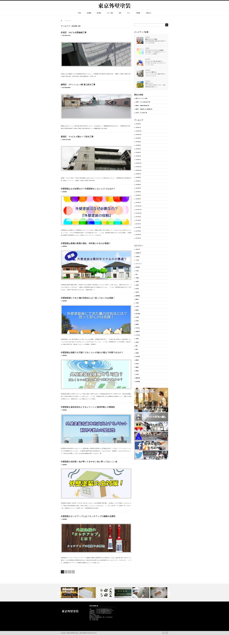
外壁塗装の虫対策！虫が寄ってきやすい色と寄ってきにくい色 (89, 461)
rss (163, 633)
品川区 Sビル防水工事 (141, 112)
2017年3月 (138, 238)
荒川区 (137, 363)
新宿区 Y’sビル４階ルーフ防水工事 (77, 136)
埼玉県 (137, 292)
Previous (58, 593)
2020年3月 (138, 123)
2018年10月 (138, 170)
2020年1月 (138, 127)
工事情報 (138, 13)
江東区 (137, 338)
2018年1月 (138, 202)
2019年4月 (138, 149)
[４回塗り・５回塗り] (87, 592)
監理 (137, 349)
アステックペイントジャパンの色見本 (154, 50)
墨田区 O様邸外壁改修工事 (142, 105)
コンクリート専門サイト (151, 72)
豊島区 (137, 370)
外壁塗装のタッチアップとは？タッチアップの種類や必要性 (88, 516)
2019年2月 (138, 156)
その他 (137, 260)
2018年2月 (138, 199)
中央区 (137, 270)
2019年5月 (138, 145)
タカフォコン (139, 263)
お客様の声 (138, 253)
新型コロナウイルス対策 (151, 39)
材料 (120, 13)
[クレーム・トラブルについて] (69, 592)
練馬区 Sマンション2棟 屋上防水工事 (78, 84)
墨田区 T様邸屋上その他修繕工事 (144, 109)
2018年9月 (138, 174)
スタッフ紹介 (110, 13)
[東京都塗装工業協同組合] (105, 592)
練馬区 (68, 87)
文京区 (137, 306)
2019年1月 (138, 159)
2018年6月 (138, 184)
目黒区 (137, 353)
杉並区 (68, 35)
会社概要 (89, 13)
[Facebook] (166, 633)
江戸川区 (138, 335)
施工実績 (64, 35)
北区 (137, 274)
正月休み (138, 328)
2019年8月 (138, 141)
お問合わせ (148, 13)
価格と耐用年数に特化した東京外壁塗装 (77, 633)
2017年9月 (138, 216)
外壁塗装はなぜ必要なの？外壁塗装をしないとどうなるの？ (88, 189)
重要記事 (138, 378)
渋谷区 (137, 342)
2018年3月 (138, 195)
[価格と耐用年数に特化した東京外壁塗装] (114, 9)
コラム (128, 13)
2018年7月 (138, 181)
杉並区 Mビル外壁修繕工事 (74, 32)
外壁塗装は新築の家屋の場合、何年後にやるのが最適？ (86, 243)
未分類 (137, 317)
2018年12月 (138, 163)
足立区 (137, 374)
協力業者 (99, 13)
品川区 (137, 288)
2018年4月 (138, 191)
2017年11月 (138, 209)
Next (169, 593)
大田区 (137, 303)
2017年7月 (138, 224)
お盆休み (138, 256)
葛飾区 (137, 367)
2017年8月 (138, 220)
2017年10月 (138, 213)
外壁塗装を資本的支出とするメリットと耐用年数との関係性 (88, 407)
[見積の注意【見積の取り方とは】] (141, 592)
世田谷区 (138, 267)
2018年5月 (138, 188)
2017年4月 (138, 234)
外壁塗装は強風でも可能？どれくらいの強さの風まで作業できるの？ (92, 352)
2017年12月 (138, 206)
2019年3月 (138, 152)
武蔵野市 (138, 331)
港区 (137, 345)
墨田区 (137, 299)
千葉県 (137, 278)
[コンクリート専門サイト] (123, 592)
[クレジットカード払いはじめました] (159, 592)
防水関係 (138, 381)
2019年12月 (138, 131)
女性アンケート (149, 83)
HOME (79, 13)
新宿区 (64, 139)
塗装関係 (64, 191)
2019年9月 (138, 138)
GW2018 (138, 249)
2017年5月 (138, 231)
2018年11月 (138, 166)
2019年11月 (138, 134)
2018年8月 (138, 177)
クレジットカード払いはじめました (153, 61)
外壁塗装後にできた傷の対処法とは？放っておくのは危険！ (88, 298)
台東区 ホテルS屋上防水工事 (143, 102)
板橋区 (137, 324)
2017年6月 (138, 227)
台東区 (137, 281)
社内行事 (138, 356)
